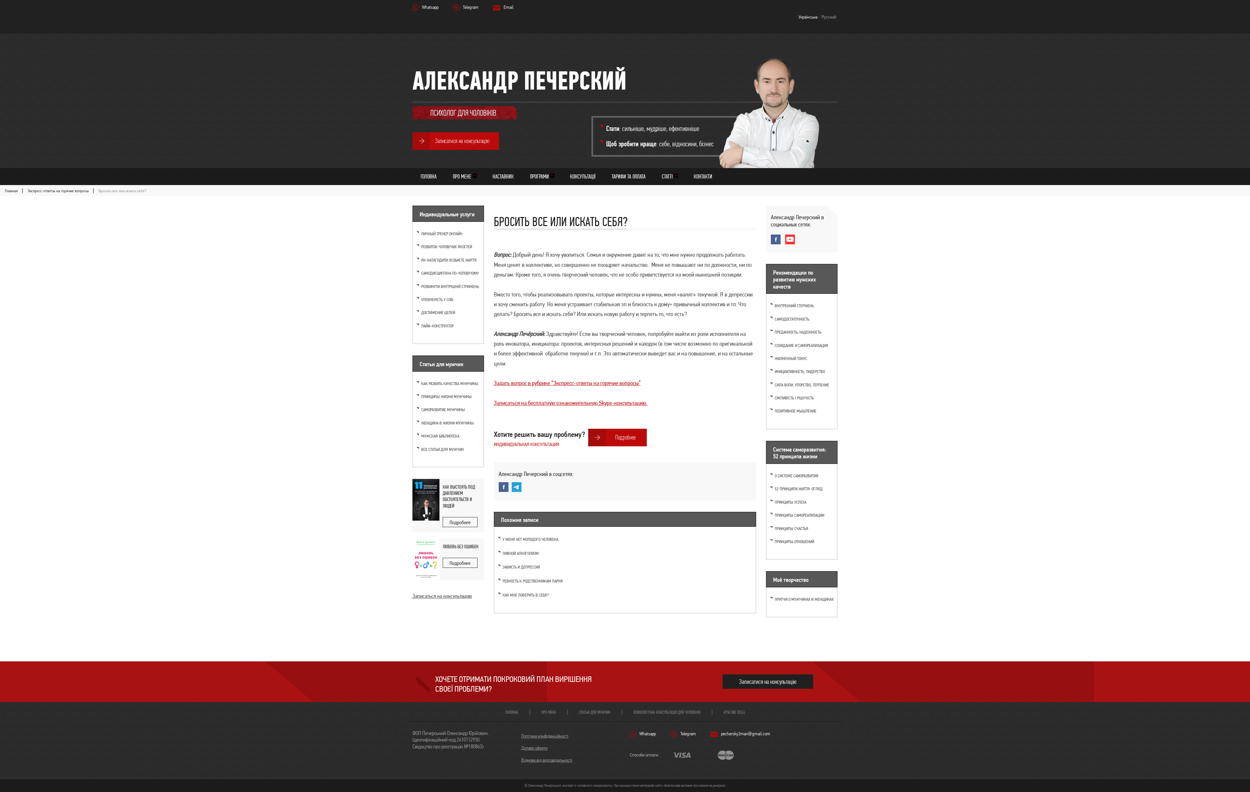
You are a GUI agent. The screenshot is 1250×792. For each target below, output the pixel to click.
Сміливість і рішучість (794, 398)
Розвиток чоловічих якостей (446, 246)
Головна (429, 176)
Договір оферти (534, 748)
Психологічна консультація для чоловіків (667, 712)
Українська (808, 17)
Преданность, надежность (798, 332)
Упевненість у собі (437, 299)
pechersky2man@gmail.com (745, 734)
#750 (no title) (734, 712)
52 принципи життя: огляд (799, 488)
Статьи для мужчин (594, 712)
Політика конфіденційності (544, 736)
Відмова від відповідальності (546, 760)
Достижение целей (438, 312)
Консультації (582, 176)
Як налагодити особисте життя (449, 260)
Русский (829, 17)
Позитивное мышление (795, 411)
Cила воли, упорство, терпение (802, 384)
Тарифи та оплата (629, 176)
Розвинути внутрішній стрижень (450, 286)
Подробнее (460, 522)
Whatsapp (430, 7)
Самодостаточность (792, 319)
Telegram (471, 7)
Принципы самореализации (799, 515)
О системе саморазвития (796, 475)
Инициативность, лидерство (800, 371)
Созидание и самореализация (801, 345)
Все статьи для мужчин (442, 449)
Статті (667, 176)
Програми (539, 176)
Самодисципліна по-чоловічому (450, 273)
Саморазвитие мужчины (443, 409)
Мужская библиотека (440, 436)
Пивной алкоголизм (521, 553)
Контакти (703, 176)
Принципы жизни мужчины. (447, 396)
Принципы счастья (791, 528)
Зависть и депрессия (521, 567)
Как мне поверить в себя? (526, 595)
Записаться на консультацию (442, 596)
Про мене (462, 176)
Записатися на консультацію (768, 681)
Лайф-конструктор (437, 326)
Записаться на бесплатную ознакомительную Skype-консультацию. (570, 402)
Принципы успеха (790, 502)
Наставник (503, 176)
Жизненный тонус (791, 358)
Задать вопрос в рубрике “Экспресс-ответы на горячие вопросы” (567, 382)
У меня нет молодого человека (530, 539)
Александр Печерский (519, 80)
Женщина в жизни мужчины (447, 423)
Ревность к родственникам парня (533, 581)
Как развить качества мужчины (449, 383)
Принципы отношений (794, 541)
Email (508, 7)
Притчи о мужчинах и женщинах (804, 599)
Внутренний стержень (794, 305)
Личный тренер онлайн (441, 233)
